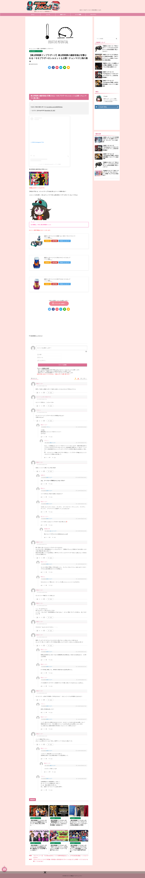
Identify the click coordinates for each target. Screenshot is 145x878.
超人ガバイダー (53, 531)
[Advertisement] (90, 5)
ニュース (48, 14)
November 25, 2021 (50, 110)
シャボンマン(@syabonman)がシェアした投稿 (49, 164)
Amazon (47, 240)
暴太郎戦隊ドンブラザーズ (36, 335)
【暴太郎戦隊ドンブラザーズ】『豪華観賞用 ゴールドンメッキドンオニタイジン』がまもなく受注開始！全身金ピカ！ (58, 823)
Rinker (49, 237)
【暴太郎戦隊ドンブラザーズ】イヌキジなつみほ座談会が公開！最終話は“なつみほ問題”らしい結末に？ (38, 848)
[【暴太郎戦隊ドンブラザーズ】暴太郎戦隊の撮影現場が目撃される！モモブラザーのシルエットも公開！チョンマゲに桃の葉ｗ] (60, 67)
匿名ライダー (53, 442)
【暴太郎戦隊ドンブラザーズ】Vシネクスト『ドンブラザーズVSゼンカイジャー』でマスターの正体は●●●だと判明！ (78, 823)
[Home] (43, 9)
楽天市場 (55, 240)
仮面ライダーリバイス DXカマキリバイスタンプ (57, 257)
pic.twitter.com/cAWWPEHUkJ (55, 107)
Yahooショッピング (64, 240)
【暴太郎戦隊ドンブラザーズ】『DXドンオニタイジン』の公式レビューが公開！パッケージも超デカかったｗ (58, 848)
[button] (45, 872)
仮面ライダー (63, 14)
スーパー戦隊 (78, 14)
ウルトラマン (93, 14)
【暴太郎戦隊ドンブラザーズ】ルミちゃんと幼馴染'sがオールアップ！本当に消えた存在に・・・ (38, 823)
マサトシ (48, 427)
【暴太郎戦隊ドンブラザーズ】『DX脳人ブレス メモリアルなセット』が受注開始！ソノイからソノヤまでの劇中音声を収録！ (78, 848)
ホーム (32, 14)
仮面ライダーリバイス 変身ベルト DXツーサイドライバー (59, 236)
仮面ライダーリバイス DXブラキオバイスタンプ (57, 279)
